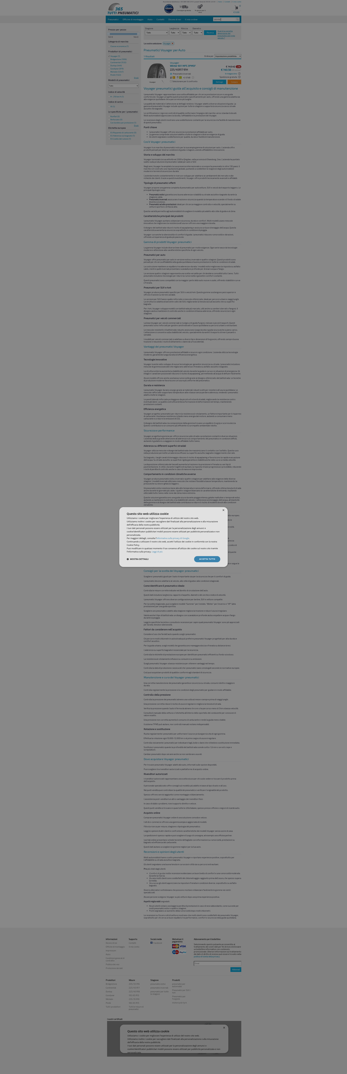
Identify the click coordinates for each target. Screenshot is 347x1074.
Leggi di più (157, 551)
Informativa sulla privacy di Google (173, 538)
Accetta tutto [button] (207, 559)
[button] (138, 559)
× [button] (223, 510)
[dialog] (173, 537)
